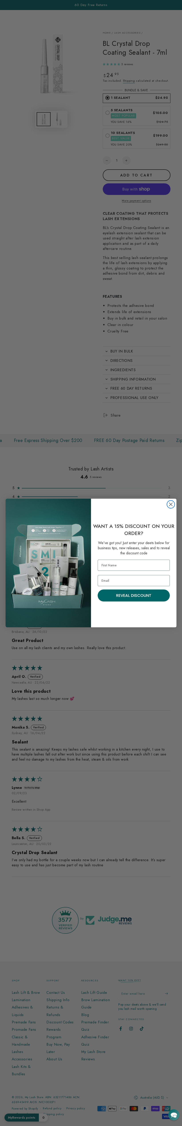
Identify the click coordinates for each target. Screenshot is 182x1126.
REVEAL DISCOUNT (133, 595)
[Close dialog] (171, 504)
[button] (173, 1114)
